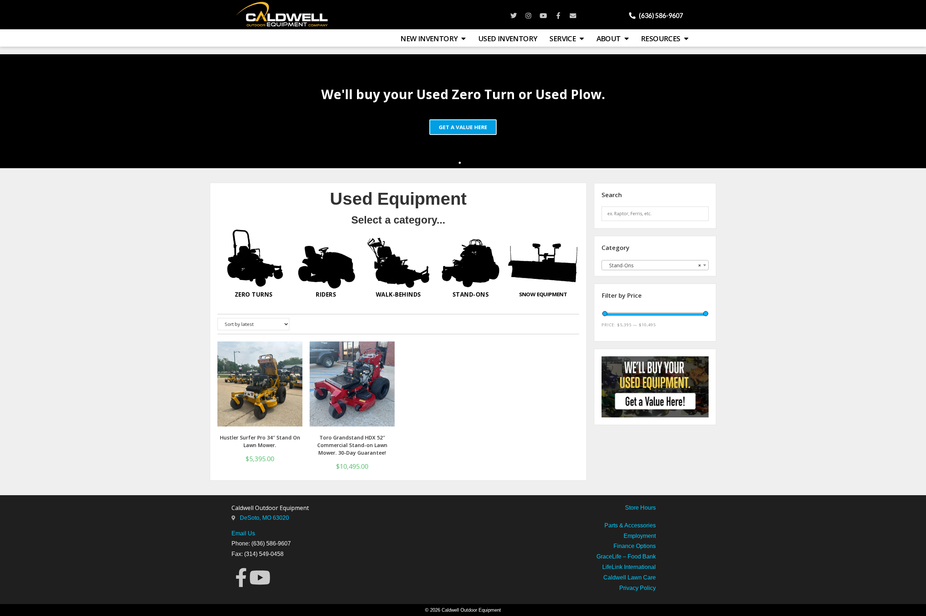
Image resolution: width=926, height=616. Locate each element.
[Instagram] (528, 15)
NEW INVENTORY (429, 38)
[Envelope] (572, 15)
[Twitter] (513, 15)
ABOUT (608, 38)
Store (632, 508)
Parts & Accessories (630, 525)
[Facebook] (241, 577)
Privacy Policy (637, 588)
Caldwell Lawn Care (629, 577)
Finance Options (634, 546)
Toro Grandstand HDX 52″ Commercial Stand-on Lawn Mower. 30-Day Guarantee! (352, 445)
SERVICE (562, 38)
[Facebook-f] (558, 15)
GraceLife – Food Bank (626, 556)
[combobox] (655, 265)
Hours (647, 508)
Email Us (243, 533)
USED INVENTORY (508, 38)
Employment (640, 536)
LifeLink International (629, 567)
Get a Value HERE (463, 126)
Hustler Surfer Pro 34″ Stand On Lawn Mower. (260, 441)
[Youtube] (543, 15)
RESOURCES (660, 38)
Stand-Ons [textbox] (653, 265)
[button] (460, 163)
